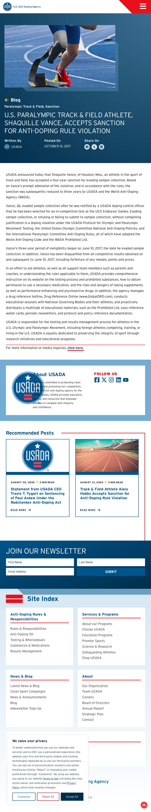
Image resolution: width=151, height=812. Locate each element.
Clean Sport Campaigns (27, 691)
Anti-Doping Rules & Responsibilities (28, 616)
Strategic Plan (92, 714)
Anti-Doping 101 (22, 634)
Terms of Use (51, 778)
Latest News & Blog (24, 686)
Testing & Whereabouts (27, 640)
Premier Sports (93, 641)
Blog (13, 703)
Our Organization (95, 686)
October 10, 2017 (57, 146)
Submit (111, 572)
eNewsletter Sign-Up (25, 708)
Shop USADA (91, 658)
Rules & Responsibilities (28, 629)
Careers (88, 697)
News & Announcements (28, 697)
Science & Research (97, 646)
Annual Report (93, 708)
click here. (75, 348)
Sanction (52, 106)
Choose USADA (93, 629)
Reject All (48, 796)
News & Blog (21, 676)
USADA (16, 147)
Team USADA (92, 691)
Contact (88, 720)
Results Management (26, 651)
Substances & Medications (30, 645)
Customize (24, 796)
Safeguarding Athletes (99, 652)
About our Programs (97, 624)
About (87, 676)
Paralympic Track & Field (23, 106)
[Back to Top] (144, 805)
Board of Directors (95, 703)
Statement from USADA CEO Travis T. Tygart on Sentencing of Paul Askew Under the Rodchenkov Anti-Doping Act (37, 496)
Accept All (72, 796)
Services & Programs (100, 614)
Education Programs (97, 635)
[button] (143, 6)
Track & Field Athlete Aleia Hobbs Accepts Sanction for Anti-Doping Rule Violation (104, 493)
